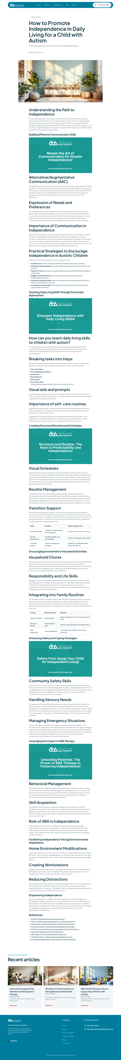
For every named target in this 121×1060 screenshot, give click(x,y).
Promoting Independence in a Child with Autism (47, 932)
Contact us (74, 5)
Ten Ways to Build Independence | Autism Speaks (48, 919)
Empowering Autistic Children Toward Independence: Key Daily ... (53, 927)
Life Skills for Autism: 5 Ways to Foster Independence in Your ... (52, 937)
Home (64, 1025)
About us (39, 5)
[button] (47, 5)
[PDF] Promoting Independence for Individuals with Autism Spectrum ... (55, 929)
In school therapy (68, 1036)
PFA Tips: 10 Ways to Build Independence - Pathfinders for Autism (53, 921)
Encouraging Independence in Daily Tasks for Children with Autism (53, 939)
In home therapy (67, 1033)
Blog (67, 5)
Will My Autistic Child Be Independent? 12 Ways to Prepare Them (53, 924)
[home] (17, 4)
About (64, 1029)
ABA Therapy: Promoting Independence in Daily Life (48, 934)
